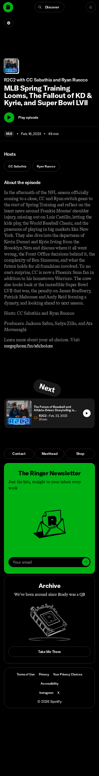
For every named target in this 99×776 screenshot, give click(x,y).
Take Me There (49, 651)
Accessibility (49, 683)
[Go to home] (8, 7)
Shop (80, 453)
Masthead (50, 453)
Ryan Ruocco (46, 166)
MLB (9, 134)
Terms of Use (26, 674)
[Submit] (86, 562)
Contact (19, 453)
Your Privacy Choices (67, 674)
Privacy (44, 674)
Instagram (46, 693)
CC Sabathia (17, 166)
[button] (49, 7)
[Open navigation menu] (91, 7)
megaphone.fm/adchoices (28, 346)
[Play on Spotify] (8, 23)
